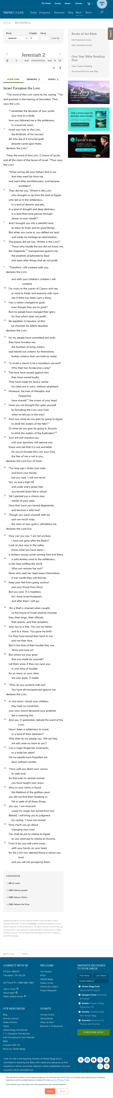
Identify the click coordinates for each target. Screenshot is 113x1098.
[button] (60, 68)
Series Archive (10, 1022)
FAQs (43, 975)
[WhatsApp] (100, 1066)
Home (24, 954)
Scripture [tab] (13, 79)
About (67, 3)
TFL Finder (46, 3)
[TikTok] (107, 1060)
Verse (43, 33)
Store (88, 12)
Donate (78, 3)
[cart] (89, 3)
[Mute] (55, 60)
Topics (6, 1026)
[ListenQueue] (7, 60)
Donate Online (47, 1014)
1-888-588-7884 (25, 982)
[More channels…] (107, 1066)
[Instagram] (100, 1060)
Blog (70, 12)
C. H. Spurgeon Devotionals (16, 1033)
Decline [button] (63, 1091)
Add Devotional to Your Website (18, 1037)
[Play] (16, 60)
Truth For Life (13, 12)
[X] (81, 1060)
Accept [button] (50, 1091)
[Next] (21, 60)
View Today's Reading (82, 66)
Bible (5, 1041)
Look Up (55, 38)
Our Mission (46, 971)
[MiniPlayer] (59, 60)
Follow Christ (46, 983)
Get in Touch (9, 989)
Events (58, 3)
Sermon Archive (11, 1018)
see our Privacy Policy (60, 1080)
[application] (33, 60)
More (79, 12)
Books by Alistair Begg (14, 1048)
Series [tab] (53, 79)
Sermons (59, 12)
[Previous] (11, 60)
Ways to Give (47, 1022)
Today (33, 12)
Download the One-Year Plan (85, 71)
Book (9, 33)
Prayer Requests (48, 990)
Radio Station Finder (13, 996)
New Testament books (82, 45)
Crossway (32, 923)
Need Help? (9, 992)
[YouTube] (94, 1060)
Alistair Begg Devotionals (15, 1029)
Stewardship (46, 1018)
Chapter (33, 33)
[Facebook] (87, 1060)
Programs (44, 12)
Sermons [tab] (33, 79)
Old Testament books (81, 40)
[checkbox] (92, 1005)
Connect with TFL (11, 1045)
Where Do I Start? (49, 986)
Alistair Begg (46, 979)
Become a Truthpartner (51, 1026)
